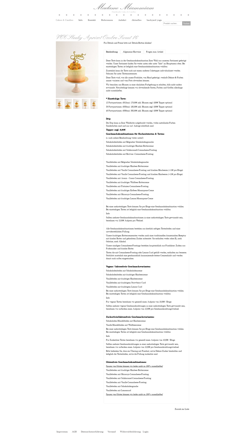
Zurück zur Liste (182, 409)
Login (145, 431)
